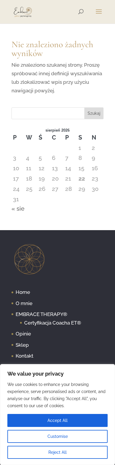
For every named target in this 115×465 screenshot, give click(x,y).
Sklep (22, 345)
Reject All (57, 452)
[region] (57, 414)
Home (23, 292)
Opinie (23, 334)
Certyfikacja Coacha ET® (52, 323)
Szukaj (94, 113)
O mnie (24, 303)
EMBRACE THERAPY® (41, 314)
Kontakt (24, 356)
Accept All (57, 420)
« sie (18, 208)
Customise (57, 436)
